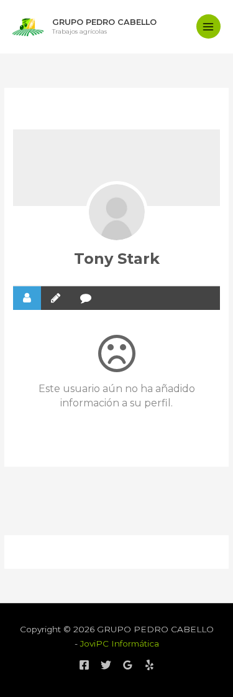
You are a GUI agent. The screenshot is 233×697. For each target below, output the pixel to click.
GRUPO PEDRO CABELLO (104, 22)
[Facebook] (84, 665)
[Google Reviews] (127, 665)
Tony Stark (117, 259)
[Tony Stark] (117, 212)
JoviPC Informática (119, 643)
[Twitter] (106, 665)
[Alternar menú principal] (208, 26)
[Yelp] (149, 665)
